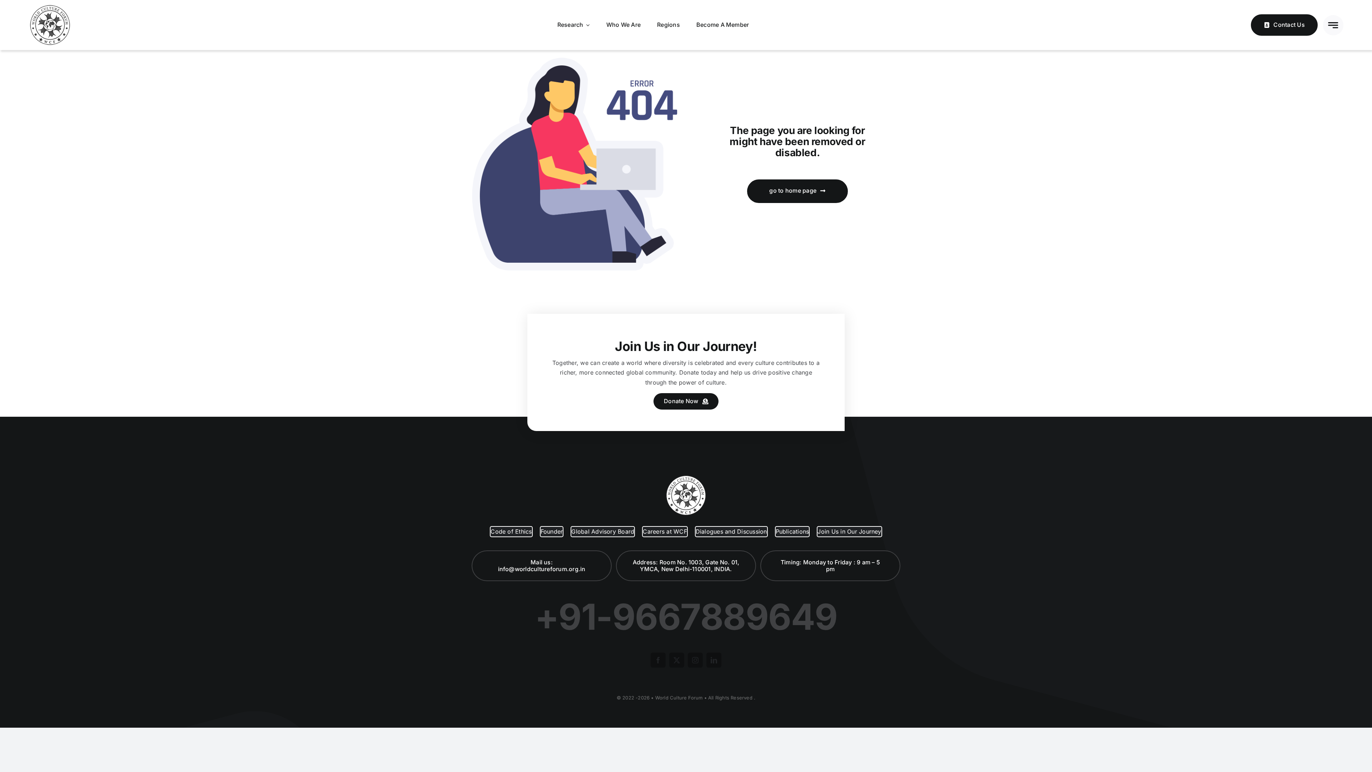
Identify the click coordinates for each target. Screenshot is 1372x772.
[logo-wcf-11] (50, 6)
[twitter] (676, 660)
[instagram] (695, 660)
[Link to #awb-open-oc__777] (1333, 25)
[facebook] (658, 660)
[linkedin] (713, 660)
